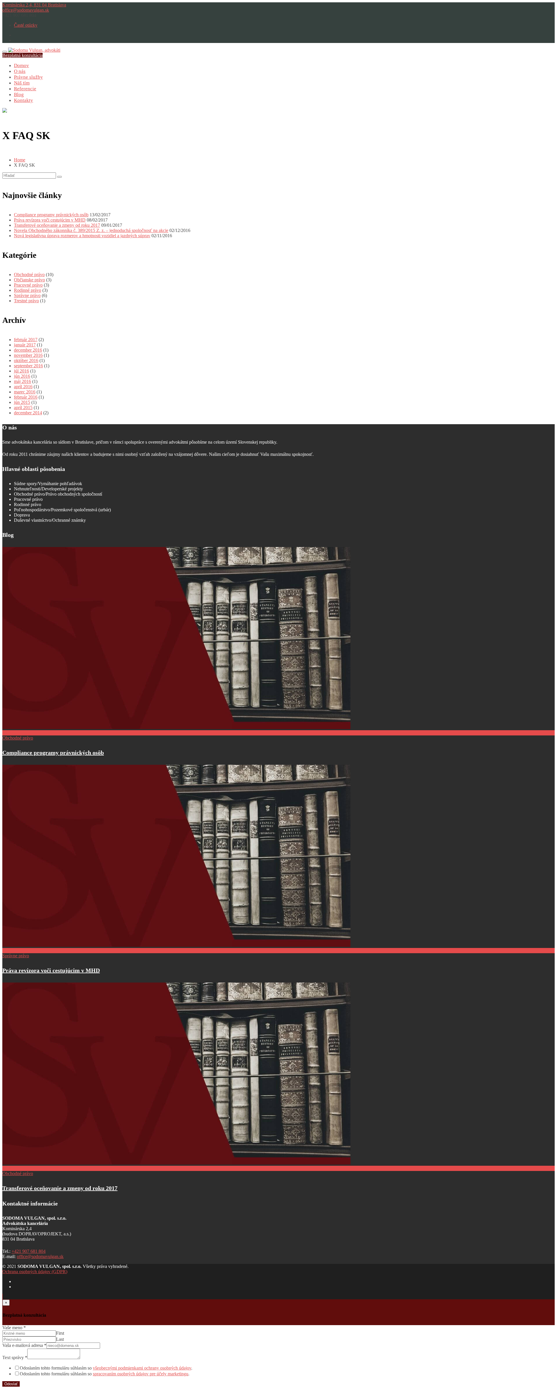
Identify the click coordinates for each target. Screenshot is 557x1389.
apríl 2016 (23, 386)
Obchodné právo (29, 274)
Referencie (25, 88)
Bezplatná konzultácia (22, 55)
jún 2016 (22, 376)
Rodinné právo (27, 290)
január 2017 (25, 344)
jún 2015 (22, 402)
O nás (20, 71)
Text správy (14, 1357)
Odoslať (11, 1384)
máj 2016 (22, 381)
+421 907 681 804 (29, 1251)
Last (60, 1339)
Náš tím (22, 83)
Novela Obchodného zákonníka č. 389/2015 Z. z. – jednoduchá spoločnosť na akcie (91, 230)
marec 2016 (24, 391)
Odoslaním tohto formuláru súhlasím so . (106, 1367)
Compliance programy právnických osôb (51, 214)
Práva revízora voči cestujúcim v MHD (50, 219)
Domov (21, 65)
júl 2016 (21, 370)
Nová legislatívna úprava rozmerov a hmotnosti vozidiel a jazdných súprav (82, 235)
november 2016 (28, 355)
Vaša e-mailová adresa (24, 1345)
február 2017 (25, 339)
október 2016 (26, 360)
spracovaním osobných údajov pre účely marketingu (140, 1373)
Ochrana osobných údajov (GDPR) (34, 1271)
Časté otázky (25, 25)
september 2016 (28, 365)
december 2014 (28, 412)
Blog (19, 94)
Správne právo (27, 295)
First (60, 1333)
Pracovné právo (28, 285)
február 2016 (25, 397)
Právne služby (28, 77)
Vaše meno (14, 1327)
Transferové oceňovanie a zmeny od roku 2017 (57, 225)
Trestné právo (26, 300)
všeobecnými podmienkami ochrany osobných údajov (142, 1367)
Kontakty (23, 100)
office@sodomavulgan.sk (25, 10)
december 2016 (28, 350)
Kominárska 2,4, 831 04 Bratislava (34, 4)
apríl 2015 (23, 407)
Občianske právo (29, 279)
